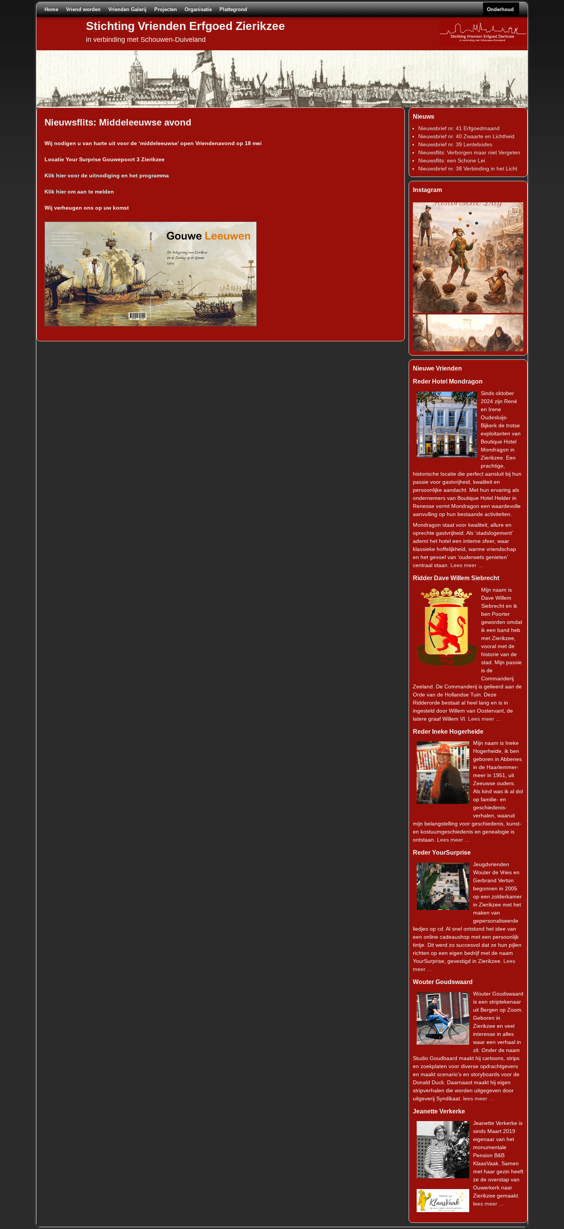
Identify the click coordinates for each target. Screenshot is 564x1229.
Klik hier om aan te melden (79, 192)
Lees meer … (466, 565)
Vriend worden (83, 9)
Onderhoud (500, 9)
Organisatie (198, 9)
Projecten (165, 9)
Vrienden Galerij (127, 9)
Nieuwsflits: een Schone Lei (451, 160)
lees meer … (478, 1098)
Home (51, 9)
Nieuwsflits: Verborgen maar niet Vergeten (469, 152)
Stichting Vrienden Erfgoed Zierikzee (185, 26)
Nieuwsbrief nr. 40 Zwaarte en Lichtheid (466, 136)
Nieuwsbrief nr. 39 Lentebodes (455, 144)
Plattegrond (233, 9)
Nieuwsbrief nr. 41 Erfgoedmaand (459, 128)
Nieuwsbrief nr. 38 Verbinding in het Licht (467, 168)
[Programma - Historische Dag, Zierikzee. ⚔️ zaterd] (468, 257)
